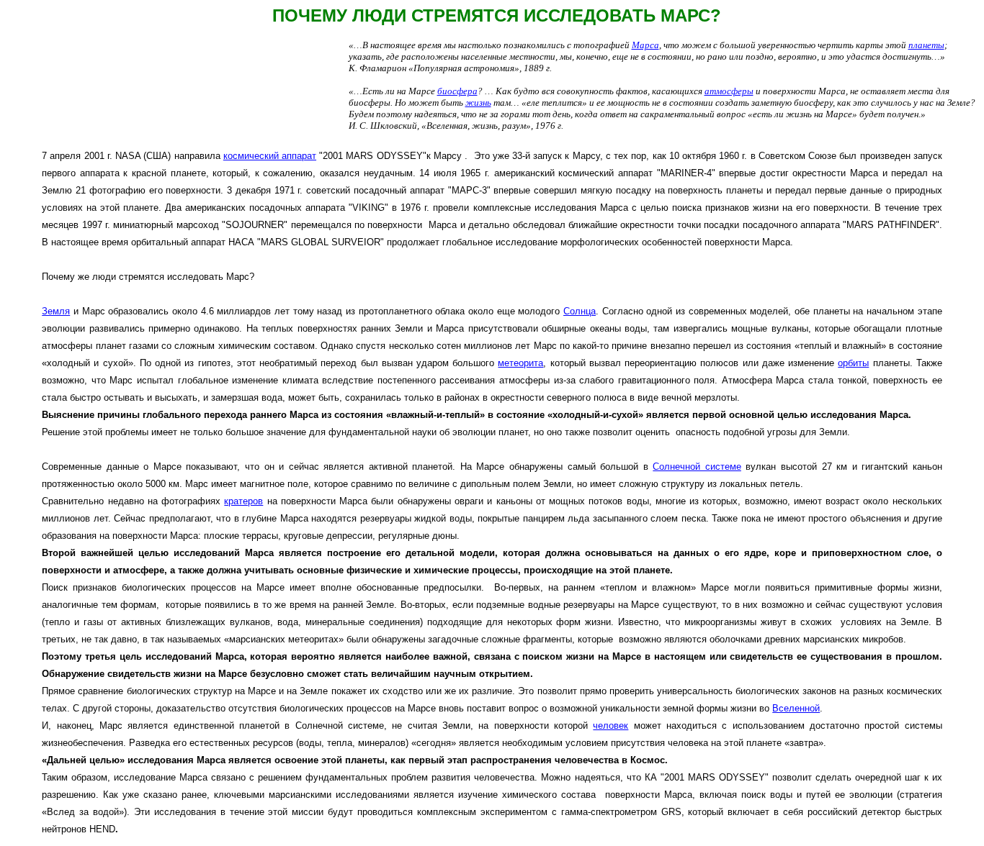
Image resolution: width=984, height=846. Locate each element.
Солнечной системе (697, 466)
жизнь (478, 102)
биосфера (457, 91)
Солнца (579, 311)
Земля (56, 311)
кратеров (243, 501)
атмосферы (729, 91)
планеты (926, 45)
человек (610, 725)
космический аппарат (269, 155)
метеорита (520, 363)
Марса (645, 45)
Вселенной (796, 708)
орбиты (853, 363)
